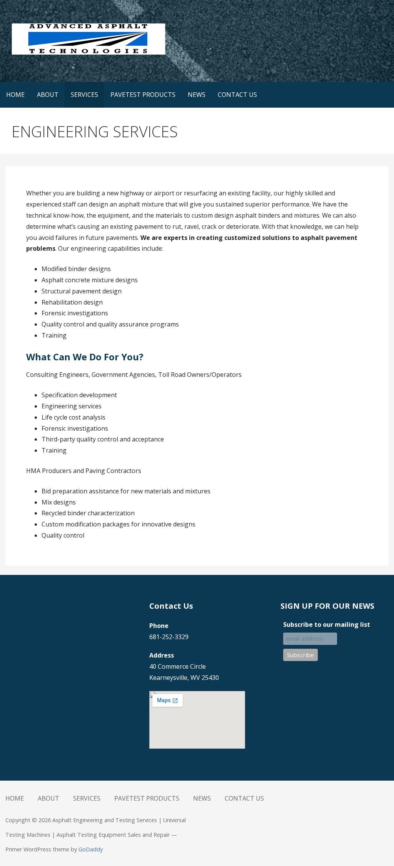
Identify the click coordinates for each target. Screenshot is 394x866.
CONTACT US (237, 94)
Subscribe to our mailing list (326, 624)
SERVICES (84, 94)
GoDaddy (90, 849)
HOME (15, 94)
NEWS (196, 94)
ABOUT (47, 94)
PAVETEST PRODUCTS (142, 94)
